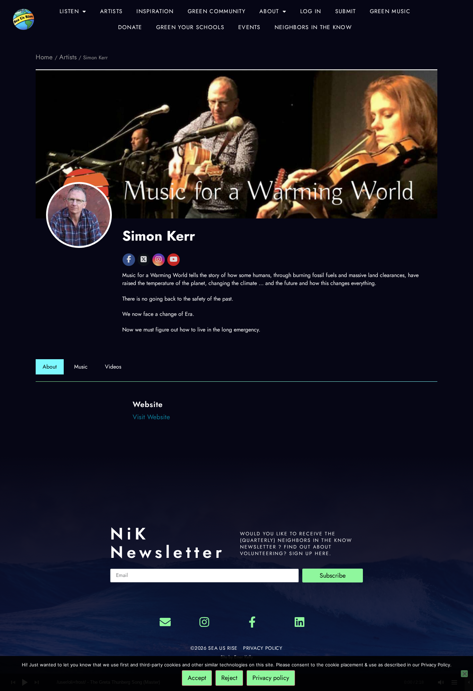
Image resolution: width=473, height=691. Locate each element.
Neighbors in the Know (313, 27)
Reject (229, 677)
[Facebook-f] (252, 622)
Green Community (217, 11)
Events (249, 27)
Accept (197, 677)
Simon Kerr (158, 236)
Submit (345, 11)
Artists (111, 11)
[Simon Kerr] (79, 215)
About (269, 11)
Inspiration (154, 11)
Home (45, 57)
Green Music (390, 11)
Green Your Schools (190, 27)
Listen (69, 11)
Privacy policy (270, 677)
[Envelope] (165, 622)
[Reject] (464, 673)
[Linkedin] (299, 622)
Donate (130, 27)
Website (148, 404)
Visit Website (151, 417)
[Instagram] (204, 622)
